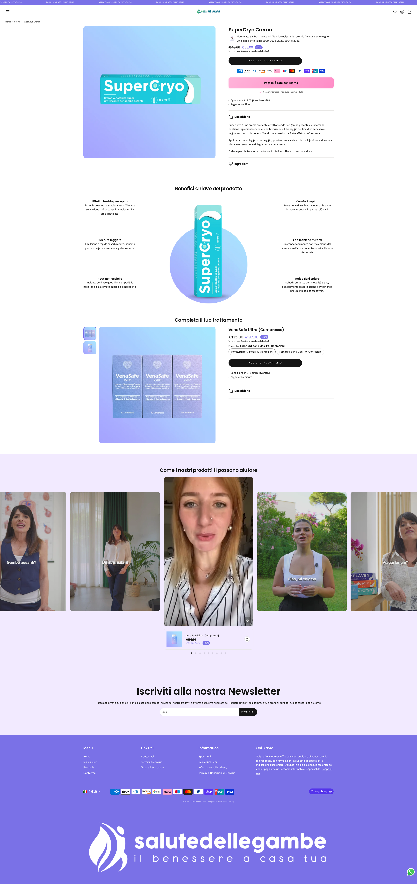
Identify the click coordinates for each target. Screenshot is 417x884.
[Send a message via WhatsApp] (410, 871)
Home (8, 22)
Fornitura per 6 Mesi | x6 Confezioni (300, 351)
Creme (17, 22)
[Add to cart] (247, 639)
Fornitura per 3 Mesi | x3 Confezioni (252, 351)
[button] (7, 11)
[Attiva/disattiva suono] (247, 620)
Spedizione (245, 51)
